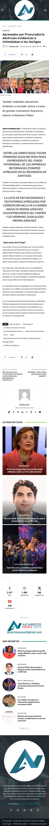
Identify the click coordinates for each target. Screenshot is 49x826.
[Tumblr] (31, 411)
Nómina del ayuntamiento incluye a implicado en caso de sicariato (31, 718)
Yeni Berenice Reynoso (11, 345)
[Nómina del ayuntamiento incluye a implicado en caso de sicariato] (9, 717)
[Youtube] (40, 411)
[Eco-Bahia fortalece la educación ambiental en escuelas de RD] (9, 701)
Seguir (24, 587)
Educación (22, 697)
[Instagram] (18, 411)
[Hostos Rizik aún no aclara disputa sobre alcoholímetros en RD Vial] (24, 500)
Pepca (12, 335)
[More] (32, 54)
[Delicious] (9, 411)
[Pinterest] (27, 411)
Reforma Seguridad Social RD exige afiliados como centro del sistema (24, 470)
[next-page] (8, 578)
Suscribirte (9, 600)
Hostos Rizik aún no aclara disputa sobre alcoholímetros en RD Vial (24, 519)
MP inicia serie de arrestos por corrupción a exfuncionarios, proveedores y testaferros (12, 376)
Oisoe (6, 335)
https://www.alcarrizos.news (24, 408)
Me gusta (10, 587)
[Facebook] (13, 411)
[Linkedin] (22, 411)
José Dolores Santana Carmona (14, 328)
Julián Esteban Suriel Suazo (34, 331)
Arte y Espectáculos (24, 564)
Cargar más (23, 728)
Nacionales (24, 466)
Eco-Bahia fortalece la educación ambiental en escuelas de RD (29, 702)
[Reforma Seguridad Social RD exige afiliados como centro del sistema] (24, 450)
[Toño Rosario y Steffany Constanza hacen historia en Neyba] (24, 549)
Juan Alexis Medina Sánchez (13, 331)
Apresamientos (15, 324)
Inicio (4, 26)
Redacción (14, 46)
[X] (35, 411)
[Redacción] (5, 46)
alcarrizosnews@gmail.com (29, 804)
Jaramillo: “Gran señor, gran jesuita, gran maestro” (37, 374)
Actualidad (12, 26)
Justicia (19, 26)
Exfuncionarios (28, 324)
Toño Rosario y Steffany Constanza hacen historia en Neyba (24, 568)
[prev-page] (4, 578)
